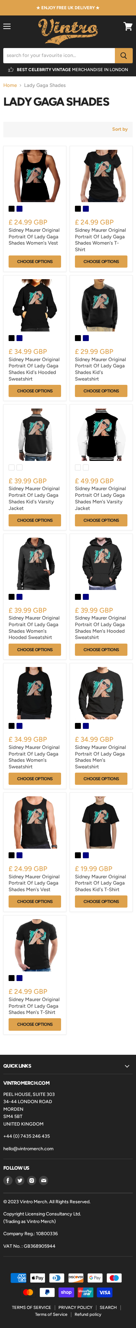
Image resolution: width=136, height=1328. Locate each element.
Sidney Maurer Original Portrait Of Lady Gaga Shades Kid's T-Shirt (100, 883)
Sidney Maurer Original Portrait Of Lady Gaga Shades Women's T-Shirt (100, 239)
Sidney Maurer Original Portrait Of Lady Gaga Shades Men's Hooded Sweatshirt (100, 627)
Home (10, 85)
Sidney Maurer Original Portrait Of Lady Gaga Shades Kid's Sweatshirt (100, 369)
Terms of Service (51, 1314)
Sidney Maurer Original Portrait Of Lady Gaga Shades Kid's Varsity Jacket (34, 498)
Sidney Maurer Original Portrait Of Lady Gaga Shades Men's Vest (34, 883)
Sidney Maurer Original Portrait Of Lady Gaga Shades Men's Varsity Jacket (100, 498)
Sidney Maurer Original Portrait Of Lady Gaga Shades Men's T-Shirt (34, 1005)
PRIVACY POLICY (75, 1307)
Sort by (120, 129)
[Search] (124, 55)
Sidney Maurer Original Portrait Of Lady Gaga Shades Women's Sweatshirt (34, 757)
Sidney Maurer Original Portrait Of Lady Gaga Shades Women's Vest (34, 236)
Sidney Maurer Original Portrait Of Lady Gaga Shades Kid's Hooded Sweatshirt (34, 369)
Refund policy (88, 1314)
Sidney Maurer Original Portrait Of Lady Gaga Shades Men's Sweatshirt (100, 757)
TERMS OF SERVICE (31, 1307)
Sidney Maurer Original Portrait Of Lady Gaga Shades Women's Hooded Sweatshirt (34, 627)
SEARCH (108, 1307)
